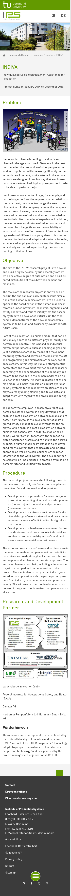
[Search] (24, 884)
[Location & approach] (31, 884)
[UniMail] (47, 884)
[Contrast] (53, 16)
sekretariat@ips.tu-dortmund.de (34, 833)
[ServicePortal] (39, 884)
